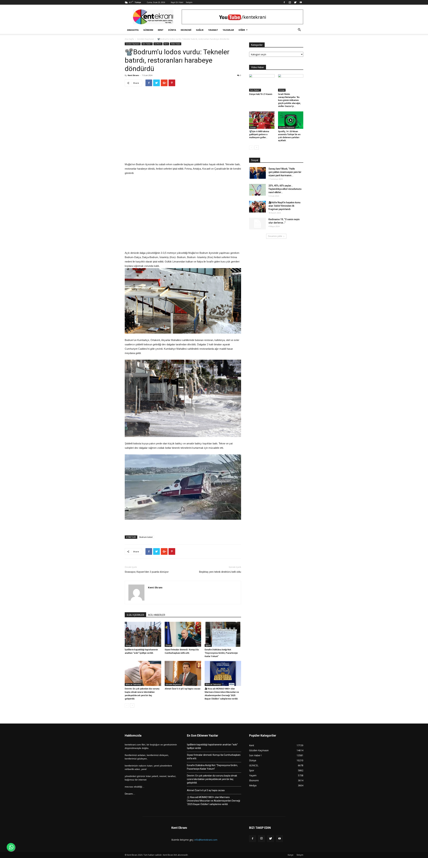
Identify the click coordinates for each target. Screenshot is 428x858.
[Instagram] (289, 2)
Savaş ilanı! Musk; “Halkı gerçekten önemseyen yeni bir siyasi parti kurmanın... (285, 172)
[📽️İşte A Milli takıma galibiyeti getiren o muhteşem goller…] (262, 120)
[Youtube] (300, 2)
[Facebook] (284, 2)
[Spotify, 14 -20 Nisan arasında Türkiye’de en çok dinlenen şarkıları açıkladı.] (290, 120)
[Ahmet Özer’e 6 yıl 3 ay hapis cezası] (183, 673)
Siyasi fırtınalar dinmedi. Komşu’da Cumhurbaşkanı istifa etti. (213, 757)
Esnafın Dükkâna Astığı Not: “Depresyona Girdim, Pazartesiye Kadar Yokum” (221, 653)
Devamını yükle (275, 236)
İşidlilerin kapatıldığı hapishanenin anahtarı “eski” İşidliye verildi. (212, 746)
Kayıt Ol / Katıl (177, 2)
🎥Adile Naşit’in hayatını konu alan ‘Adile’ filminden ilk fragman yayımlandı (284, 205)
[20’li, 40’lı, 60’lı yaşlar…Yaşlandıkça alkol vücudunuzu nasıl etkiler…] (257, 190)
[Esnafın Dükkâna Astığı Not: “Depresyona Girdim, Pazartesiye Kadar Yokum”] (223, 634)
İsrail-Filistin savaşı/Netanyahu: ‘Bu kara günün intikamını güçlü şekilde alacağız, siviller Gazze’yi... (289, 100)
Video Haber (175, 44)
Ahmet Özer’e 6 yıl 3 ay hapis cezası (182, 688)
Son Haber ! (147, 44)
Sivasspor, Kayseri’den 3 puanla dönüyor (147, 571)
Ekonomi (186, 29)
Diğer (242, 29)
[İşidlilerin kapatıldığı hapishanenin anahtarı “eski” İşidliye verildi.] (143, 634)
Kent (161, 29)
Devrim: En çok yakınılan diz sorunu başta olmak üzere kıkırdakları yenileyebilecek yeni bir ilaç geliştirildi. (212, 779)
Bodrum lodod (145, 537)
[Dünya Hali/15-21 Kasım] (262, 83)
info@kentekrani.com (205, 839)
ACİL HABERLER (156, 615)
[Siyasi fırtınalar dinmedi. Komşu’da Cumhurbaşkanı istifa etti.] (183, 634)
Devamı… (130, 793)
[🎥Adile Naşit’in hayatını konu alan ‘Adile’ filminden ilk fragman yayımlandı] (257, 206)
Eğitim (208, 645)
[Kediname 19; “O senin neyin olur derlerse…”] (257, 223)
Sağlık (199, 29)
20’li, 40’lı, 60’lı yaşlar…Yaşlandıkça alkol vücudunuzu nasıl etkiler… (285, 189)
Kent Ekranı (133, 75)
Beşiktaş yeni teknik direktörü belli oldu (220, 571)
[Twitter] (295, 2)
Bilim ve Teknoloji (133, 684)
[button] (299, 30)
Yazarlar (228, 29)
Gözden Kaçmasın (145, 39)
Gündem (148, 29)
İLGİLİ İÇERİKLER (135, 615)
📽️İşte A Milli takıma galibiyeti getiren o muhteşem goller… (259, 134)
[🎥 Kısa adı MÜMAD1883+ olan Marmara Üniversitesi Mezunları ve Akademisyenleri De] (223, 673)
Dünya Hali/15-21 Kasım (260, 94)
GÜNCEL (158, 44)
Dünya (172, 29)
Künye (290, 854)
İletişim (189, 2)
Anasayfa (133, 29)
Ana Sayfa (129, 39)
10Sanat (213, 29)
